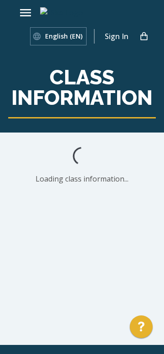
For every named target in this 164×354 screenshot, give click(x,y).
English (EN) (63, 36)
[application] (141, 329)
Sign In (116, 36)
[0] (144, 36)
